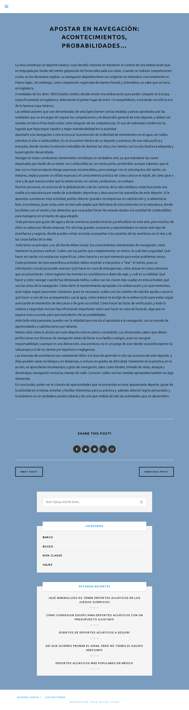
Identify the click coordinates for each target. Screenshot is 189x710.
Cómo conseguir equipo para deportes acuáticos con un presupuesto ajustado (94, 617)
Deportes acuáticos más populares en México (94, 663)
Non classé (52, 555)
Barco (48, 537)
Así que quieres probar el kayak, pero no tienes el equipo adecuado (94, 648)
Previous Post (156, 472)
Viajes (48, 564)
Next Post (29, 472)
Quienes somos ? (29, 697)
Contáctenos (55, 697)
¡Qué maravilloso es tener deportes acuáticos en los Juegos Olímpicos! (94, 600)
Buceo (48, 546)
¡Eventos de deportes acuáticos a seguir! (94, 632)
